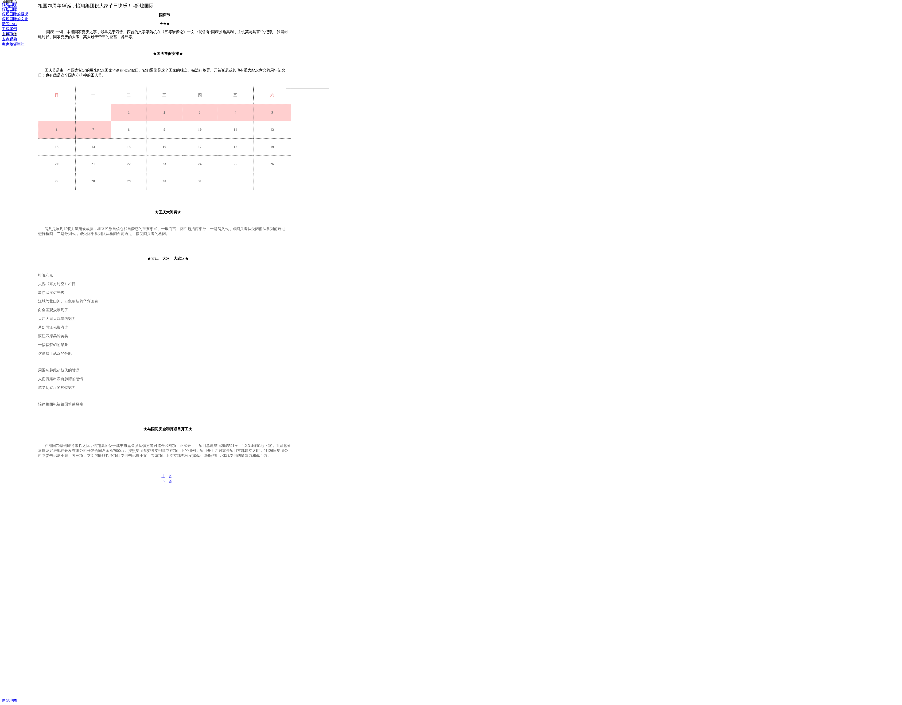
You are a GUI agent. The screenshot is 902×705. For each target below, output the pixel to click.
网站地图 (9, 700)
